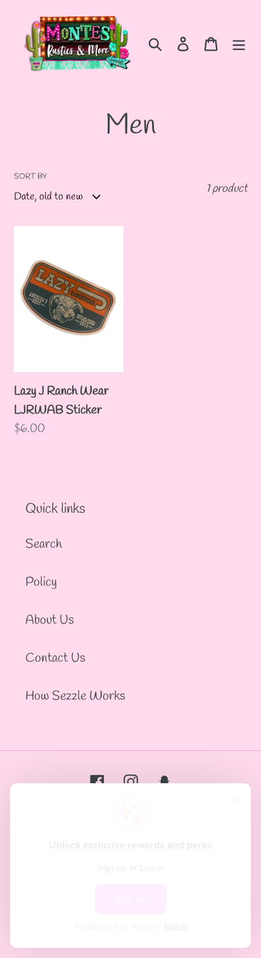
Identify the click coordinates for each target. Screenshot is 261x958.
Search (43, 544)
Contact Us (55, 658)
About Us (49, 620)
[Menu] (239, 43)
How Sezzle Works (75, 696)
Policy (41, 582)
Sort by (30, 177)
